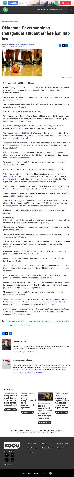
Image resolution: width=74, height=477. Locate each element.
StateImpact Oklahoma (28, 44)
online (29, 314)
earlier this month (21, 138)
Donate (66, 3)
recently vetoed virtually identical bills (48, 179)
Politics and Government (10, 21)
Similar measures (10, 176)
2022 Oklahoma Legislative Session (40, 321)
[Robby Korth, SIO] (6, 344)
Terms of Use (32, 443)
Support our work (62, 443)
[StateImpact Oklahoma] (6, 363)
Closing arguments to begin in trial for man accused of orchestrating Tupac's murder (62, 401)
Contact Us (60, 448)
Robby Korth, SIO (14, 44)
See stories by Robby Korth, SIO (25, 351)
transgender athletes (62, 321)
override (32, 182)
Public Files (31, 452)
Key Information (32, 448)
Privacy (44, 443)
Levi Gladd (12, 196)
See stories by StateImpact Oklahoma (28, 372)
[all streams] (71, 10)
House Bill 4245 (46, 278)
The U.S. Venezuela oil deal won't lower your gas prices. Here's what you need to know (45, 412)
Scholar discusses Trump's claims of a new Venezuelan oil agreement (28, 401)
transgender (12, 325)
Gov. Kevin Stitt (25, 325)
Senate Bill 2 (57, 97)
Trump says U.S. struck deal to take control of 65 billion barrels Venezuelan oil (11, 400)
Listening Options (47, 448)
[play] (5, 10)
